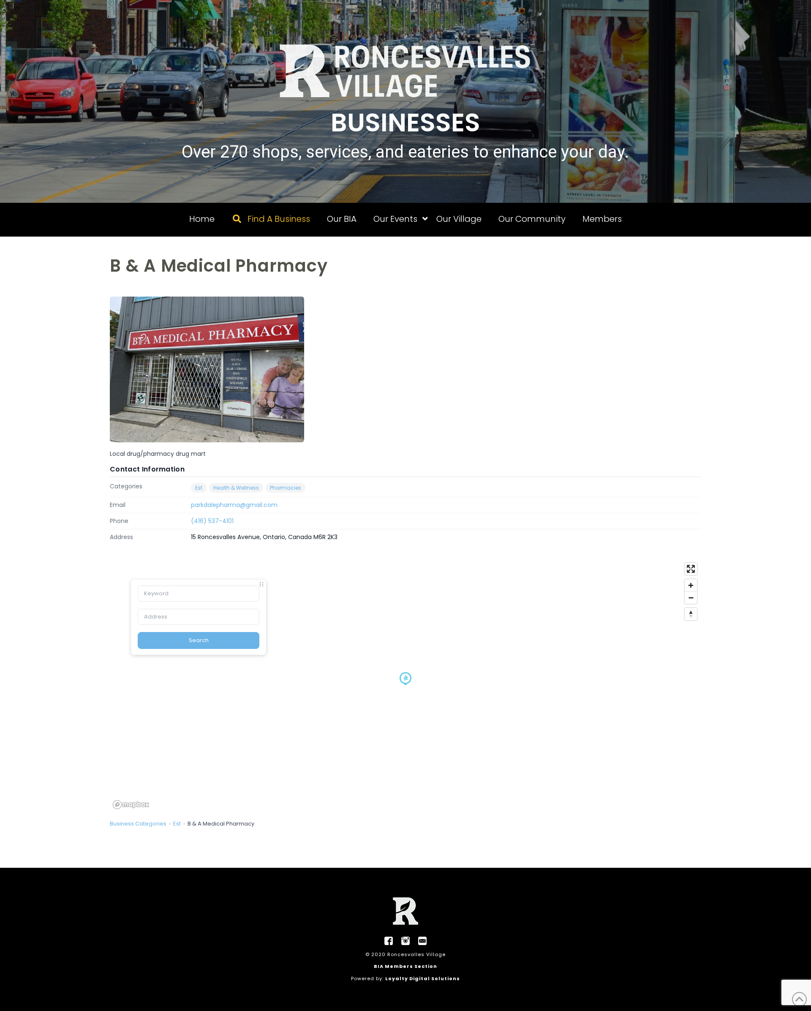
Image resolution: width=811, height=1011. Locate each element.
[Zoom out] (691, 597)
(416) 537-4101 (212, 521)
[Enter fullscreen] (691, 569)
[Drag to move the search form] (261, 584)
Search (199, 640)
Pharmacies (285, 487)
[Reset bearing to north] (691, 614)
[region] (405, 685)
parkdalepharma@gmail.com (234, 505)
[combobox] (198, 594)
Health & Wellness (236, 487)
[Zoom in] (691, 585)
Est (198, 487)
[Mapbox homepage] (131, 804)
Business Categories (138, 824)
